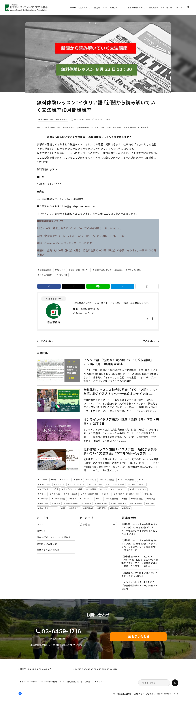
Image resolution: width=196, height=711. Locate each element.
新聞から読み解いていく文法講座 (109, 270)
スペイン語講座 (71, 494)
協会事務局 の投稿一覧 (87, 309)
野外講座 (114, 508)
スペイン (43, 494)
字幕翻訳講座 (137, 499)
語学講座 (150, 503)
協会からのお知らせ (47, 543)
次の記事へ (149, 341)
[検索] (175, 682)
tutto (54, 480)
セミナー (106, 494)
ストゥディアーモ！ (138, 489)
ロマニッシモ (86, 499)
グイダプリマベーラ (137, 484)
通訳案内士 (89, 508)
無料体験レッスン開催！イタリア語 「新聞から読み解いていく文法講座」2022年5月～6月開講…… (120, 451)
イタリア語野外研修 (126, 480)
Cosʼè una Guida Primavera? (35, 669)
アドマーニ (66, 480)
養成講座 (126, 508)
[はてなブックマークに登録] (122, 286)
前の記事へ (47, 341)
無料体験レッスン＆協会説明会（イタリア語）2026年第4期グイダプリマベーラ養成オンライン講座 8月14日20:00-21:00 (139, 545)
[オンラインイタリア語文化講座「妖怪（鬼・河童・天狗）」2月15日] (58, 430)
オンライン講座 (134, 270)
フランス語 (44, 499)
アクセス (80, 644)
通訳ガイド (75, 508)
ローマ (99, 499)
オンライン (61, 270)
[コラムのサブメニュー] (181, 7)
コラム (104, 489)
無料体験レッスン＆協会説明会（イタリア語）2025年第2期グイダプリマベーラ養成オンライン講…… (120, 392)
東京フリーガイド (119, 503)
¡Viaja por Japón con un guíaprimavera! (96, 669)
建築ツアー (44, 503)
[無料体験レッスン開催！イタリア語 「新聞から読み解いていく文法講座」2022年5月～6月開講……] (58, 460)
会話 (125, 499)
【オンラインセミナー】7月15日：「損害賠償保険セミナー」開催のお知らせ (139, 585)
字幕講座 (151, 499)
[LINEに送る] (98, 286)
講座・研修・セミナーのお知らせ (53, 119)
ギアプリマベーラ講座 (115, 484)
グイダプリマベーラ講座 (73, 489)
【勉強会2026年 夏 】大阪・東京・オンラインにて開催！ (139, 574)
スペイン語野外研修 (90, 494)
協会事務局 (53, 322)
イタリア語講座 (46, 275)
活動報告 (41, 531)
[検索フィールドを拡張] (187, 7)
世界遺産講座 (113, 499)
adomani (43, 480)
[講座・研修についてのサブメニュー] (146, 7)
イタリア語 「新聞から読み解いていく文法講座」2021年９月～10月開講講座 (118, 362)
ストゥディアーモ (119, 489)
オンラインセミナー (77, 484)
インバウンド (45, 484)
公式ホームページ (84, 312)
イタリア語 (62, 275)
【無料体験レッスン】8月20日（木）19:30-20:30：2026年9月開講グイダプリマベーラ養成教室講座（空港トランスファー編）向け (139, 561)
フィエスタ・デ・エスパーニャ (127, 494)
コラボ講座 (92, 489)
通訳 (63, 508)
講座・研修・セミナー (80, 270)
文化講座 (56, 503)
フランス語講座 (59, 499)
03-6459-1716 (61, 631)
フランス (148, 494)
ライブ (73, 499)
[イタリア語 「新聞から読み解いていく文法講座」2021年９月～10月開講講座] (58, 370)
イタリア (78, 480)
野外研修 (102, 508)
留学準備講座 (136, 503)
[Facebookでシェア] (49, 286)
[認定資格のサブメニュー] (157, 7)
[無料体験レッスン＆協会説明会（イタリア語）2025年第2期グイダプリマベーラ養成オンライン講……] (58, 400)
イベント (143, 480)
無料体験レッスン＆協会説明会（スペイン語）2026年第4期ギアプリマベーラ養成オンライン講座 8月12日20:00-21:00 (139, 529)
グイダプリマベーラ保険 (49, 489)
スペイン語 (56, 494)
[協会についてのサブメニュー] (91, 7)
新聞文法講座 (45, 270)
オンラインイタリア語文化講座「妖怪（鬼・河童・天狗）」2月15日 (121, 421)
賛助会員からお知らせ (48, 550)
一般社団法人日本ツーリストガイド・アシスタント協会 (138, 694)
